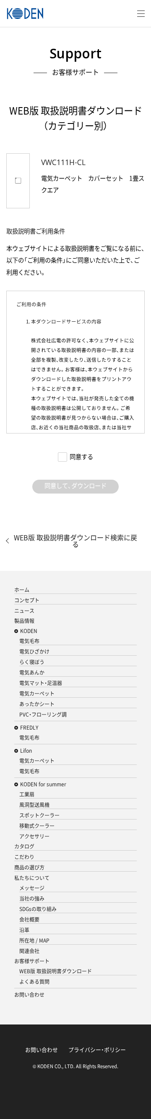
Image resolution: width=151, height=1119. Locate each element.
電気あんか (31, 672)
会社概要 (29, 919)
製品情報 (24, 621)
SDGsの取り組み (38, 909)
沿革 (24, 930)
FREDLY (29, 727)
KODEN (28, 631)
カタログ (24, 846)
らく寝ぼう (31, 662)
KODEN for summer (43, 784)
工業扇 (26, 794)
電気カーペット (37, 693)
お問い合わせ (29, 994)
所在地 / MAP (34, 940)
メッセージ (31, 888)
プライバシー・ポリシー (97, 1049)
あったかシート (37, 704)
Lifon (26, 750)
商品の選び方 (29, 867)
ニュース (24, 611)
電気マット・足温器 (40, 683)
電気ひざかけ (34, 651)
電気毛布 (29, 641)
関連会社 (29, 951)
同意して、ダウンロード (75, 485)
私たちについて (31, 878)
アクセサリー (34, 836)
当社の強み (31, 898)
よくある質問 (34, 981)
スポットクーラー (39, 815)
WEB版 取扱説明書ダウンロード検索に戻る (75, 540)
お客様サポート (31, 961)
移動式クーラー (37, 826)
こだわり (24, 857)
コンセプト (26, 600)
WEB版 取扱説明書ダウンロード (55, 971)
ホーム (21, 590)
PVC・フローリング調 (43, 714)
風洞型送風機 (34, 805)
